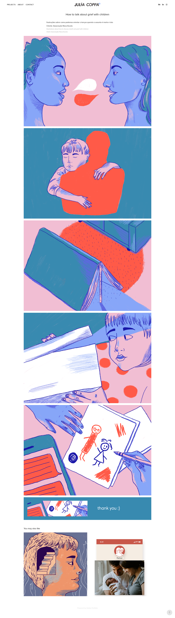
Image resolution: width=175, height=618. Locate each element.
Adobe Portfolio (92, 608)
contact (30, 4)
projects (11, 4)
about (21, 4)
